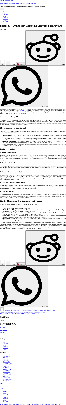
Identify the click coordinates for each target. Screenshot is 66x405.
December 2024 (7, 369)
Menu (2, 9)
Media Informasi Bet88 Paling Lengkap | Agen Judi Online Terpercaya (18, 3)
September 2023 (7, 375)
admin (5, 310)
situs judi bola (3, 330)
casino (4, 13)
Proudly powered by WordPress (52, 404)
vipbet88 (2, 383)
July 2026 (5, 357)
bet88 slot (2, 332)
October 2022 (6, 377)
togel (4, 20)
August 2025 (6, 364)
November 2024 (7, 370)
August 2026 (6, 356)
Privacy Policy (40, 404)
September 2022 (7, 379)
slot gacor (5, 17)
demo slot (2, 327)
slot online (5, 19)
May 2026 (5, 360)
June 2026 (5, 359)
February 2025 (7, 367)
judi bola (5, 14)
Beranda (5, 11)
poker (4, 16)
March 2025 (6, 366)
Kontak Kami (6, 22)
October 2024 (6, 372)
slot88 (1, 388)
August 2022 (6, 380)
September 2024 (7, 373)
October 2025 (6, 362)
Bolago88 (22, 110)
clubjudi (2, 335)
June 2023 (5, 376)
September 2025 (7, 363)
